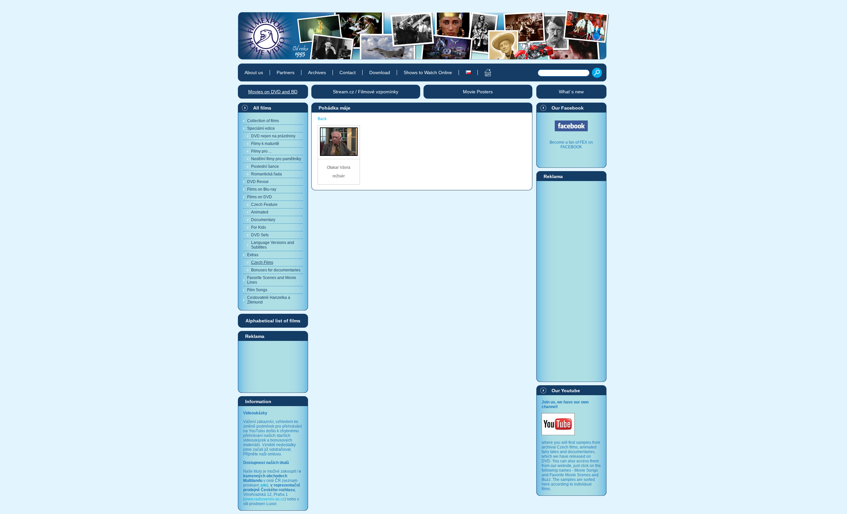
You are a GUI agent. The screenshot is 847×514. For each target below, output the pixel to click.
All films (262, 108)
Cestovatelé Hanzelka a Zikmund (268, 299)
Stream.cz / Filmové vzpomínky (365, 91)
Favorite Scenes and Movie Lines (271, 280)
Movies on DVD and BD (272, 91)
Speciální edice (261, 128)
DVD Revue (258, 181)
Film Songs (257, 290)
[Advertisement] (273, 366)
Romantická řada (266, 174)
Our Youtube (566, 390)
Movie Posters (478, 91)
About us (254, 72)
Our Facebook (568, 108)
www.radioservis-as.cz (265, 499)
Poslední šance (265, 166)
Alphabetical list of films (272, 320)
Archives (317, 72)
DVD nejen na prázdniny (273, 136)
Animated (259, 212)
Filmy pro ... (261, 151)
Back (322, 119)
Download (379, 72)
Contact (347, 72)
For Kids (258, 227)
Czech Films (262, 262)
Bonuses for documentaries (275, 270)
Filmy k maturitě (265, 143)
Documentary (263, 219)
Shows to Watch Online (428, 72)
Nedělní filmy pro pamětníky (276, 159)
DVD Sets (260, 235)
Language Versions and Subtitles (272, 245)
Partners (285, 72)
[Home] (484, 72)
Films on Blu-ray (261, 189)
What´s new (571, 91)
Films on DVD (259, 197)
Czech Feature (264, 204)
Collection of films (263, 120)
